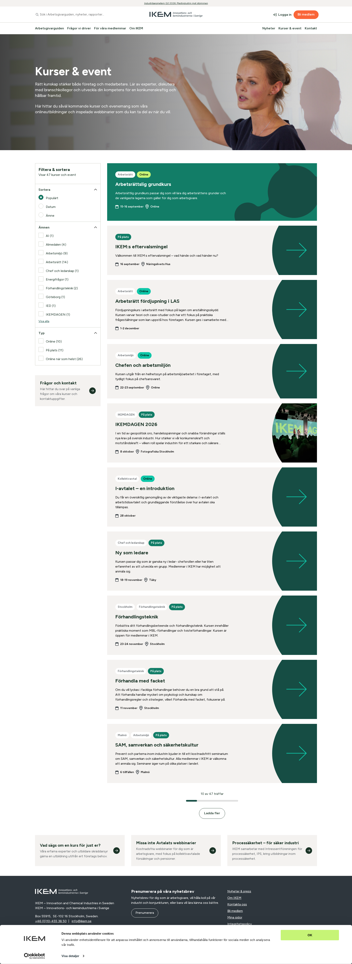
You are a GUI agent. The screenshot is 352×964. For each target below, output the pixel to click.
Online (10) (54, 341)
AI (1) (50, 236)
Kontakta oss (237, 904)
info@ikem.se (81, 921)
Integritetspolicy (239, 924)
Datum (51, 207)
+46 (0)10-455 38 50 (51, 921)
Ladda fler (212, 813)
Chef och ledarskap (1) (62, 271)
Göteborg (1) (55, 297)
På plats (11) (54, 350)
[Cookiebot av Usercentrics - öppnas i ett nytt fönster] (34, 956)
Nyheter (268, 28)
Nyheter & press (239, 891)
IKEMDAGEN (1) (58, 314)
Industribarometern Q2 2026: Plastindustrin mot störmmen (176, 3)
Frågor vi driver (79, 28)
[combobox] (81, 14)
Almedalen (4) (56, 244)
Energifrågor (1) (57, 279)
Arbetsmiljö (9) (57, 253)
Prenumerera (144, 913)
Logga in (285, 15)
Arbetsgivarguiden (49, 28)
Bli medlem (306, 14)
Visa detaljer (70, 956)
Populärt (52, 198)
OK (310, 935)
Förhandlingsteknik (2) (62, 288)
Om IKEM (136, 28)
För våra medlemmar (110, 28)
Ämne (50, 215)
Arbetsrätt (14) (57, 262)
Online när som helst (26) (64, 359)
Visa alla (43, 321)
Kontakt (311, 28)
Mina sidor (234, 917)
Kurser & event (289, 28)
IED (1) (51, 306)
